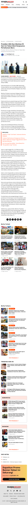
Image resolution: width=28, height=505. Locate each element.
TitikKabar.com (6, 457)
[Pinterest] (18, 219)
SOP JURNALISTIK (21, 496)
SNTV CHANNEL (14, 498)
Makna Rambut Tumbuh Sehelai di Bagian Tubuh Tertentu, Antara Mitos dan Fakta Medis (16, 365)
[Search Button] (23, 2)
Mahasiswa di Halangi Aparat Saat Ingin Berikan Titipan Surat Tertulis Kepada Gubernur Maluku (20, 253)
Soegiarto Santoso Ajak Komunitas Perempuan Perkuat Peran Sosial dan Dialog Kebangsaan (16, 408)
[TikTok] (14, 490)
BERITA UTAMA (11, 308)
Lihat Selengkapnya (13, 357)
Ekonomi (8, 4)
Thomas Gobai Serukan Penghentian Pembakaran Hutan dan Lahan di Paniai (20, 237)
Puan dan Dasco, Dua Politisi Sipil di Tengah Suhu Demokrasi (17, 352)
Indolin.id (5, 459)
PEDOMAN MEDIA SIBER (19, 493)
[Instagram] (7, 490)
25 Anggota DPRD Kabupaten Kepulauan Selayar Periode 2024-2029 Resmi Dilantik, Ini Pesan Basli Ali (16, 390)
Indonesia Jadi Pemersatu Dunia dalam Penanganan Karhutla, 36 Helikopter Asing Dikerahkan (7, 237)
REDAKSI (11, 493)
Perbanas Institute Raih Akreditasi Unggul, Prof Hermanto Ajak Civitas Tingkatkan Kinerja (16, 378)
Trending (18, 4)
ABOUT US (6, 493)
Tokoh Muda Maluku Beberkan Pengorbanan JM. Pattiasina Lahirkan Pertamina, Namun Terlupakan (16, 431)
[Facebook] (10, 219)
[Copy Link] (7, 219)
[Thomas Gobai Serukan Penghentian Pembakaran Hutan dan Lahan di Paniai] (21, 230)
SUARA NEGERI (12, 501)
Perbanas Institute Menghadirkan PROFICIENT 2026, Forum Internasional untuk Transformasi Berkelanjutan (16, 437)
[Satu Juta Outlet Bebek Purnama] (4, 444)
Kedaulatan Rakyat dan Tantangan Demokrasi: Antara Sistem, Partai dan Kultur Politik (17, 312)
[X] (13, 219)
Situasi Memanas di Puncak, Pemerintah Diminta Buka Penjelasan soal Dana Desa (20, 268)
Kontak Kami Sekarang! (14, 479)
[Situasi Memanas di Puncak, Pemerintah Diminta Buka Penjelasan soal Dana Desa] (21, 261)
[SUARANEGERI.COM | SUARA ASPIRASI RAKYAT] (7, 2)
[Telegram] (15, 219)
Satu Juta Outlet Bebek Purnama (15, 442)
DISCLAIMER (5, 496)
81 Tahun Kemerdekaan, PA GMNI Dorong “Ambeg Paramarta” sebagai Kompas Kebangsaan (7, 268)
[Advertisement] (14, 25)
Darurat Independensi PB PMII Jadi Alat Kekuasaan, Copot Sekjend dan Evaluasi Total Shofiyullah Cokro (16, 415)
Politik (2, 4)
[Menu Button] (26, 2)
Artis (13, 4)
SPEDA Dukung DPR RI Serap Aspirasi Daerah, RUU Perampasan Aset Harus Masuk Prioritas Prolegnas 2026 (16, 402)
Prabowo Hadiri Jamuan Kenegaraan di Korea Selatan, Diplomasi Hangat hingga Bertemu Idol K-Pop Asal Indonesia (14, 139)
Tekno (23, 4)
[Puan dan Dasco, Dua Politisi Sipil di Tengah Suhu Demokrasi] (4, 352)
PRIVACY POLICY (13, 496)
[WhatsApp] (20, 219)
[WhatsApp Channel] (20, 490)
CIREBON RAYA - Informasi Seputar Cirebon (12, 462)
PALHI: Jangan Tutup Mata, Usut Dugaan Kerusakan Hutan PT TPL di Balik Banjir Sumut (7, 253)
